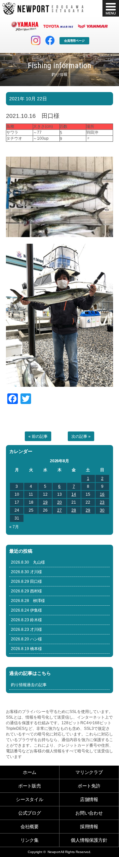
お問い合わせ (89, 813)
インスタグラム (35, 40)
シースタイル (30, 799)
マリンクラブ (89, 772)
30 (102, 510)
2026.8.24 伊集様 (26, 610)
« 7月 (14, 527)
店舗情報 (89, 799)
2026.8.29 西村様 (26, 591)
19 (45, 502)
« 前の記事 (38, 436)
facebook (50, 40)
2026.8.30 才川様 (26, 572)
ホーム (30, 772)
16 (102, 494)
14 (73, 494)
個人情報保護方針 (89, 840)
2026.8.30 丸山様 (28, 562)
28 (73, 510)
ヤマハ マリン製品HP (24, 26)
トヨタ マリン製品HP (58, 26)
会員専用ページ (74, 40)
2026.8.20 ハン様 (26, 639)
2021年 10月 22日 (28, 98)
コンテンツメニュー (110, 8)
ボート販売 (29, 785)
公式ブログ (29, 813)
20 (59, 502)
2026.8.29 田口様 (26, 581)
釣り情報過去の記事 (29, 684)
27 (59, 510)
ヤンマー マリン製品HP (93, 26)
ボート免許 (89, 785)
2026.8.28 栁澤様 (28, 600)
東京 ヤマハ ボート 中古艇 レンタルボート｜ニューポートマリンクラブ (42, 8)
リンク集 (29, 840)
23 (102, 502)
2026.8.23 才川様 (26, 629)
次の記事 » (81, 436)
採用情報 (89, 826)
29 (88, 510)
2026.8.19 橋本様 (26, 648)
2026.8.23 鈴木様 (26, 620)
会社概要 (29, 826)
